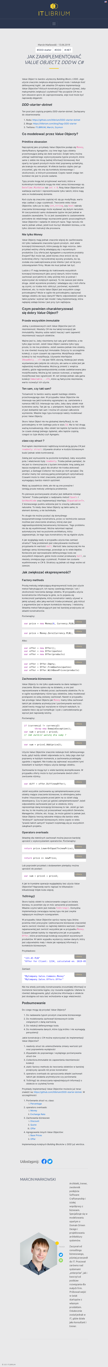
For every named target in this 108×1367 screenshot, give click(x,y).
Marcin (50, 127)
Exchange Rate (37, 1114)
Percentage (36, 1103)
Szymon (59, 127)
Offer (33, 1128)
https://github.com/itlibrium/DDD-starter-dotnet (56, 120)
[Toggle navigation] (54, 23)
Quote (33, 1124)
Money (33, 1110)
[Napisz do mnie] (61, 1260)
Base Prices (36, 1135)
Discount (34, 1121)
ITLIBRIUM (41, 127)
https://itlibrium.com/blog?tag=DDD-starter (55, 123)
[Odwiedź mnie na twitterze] (61, 1255)
